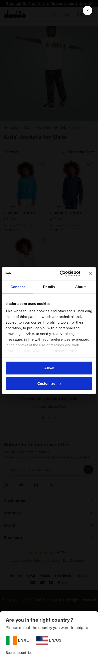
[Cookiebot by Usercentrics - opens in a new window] (60, 274)
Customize (46, 383)
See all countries (19, 653)
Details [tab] (49, 287)
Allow (49, 368)
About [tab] (80, 287)
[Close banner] (91, 273)
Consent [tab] (17, 287)
